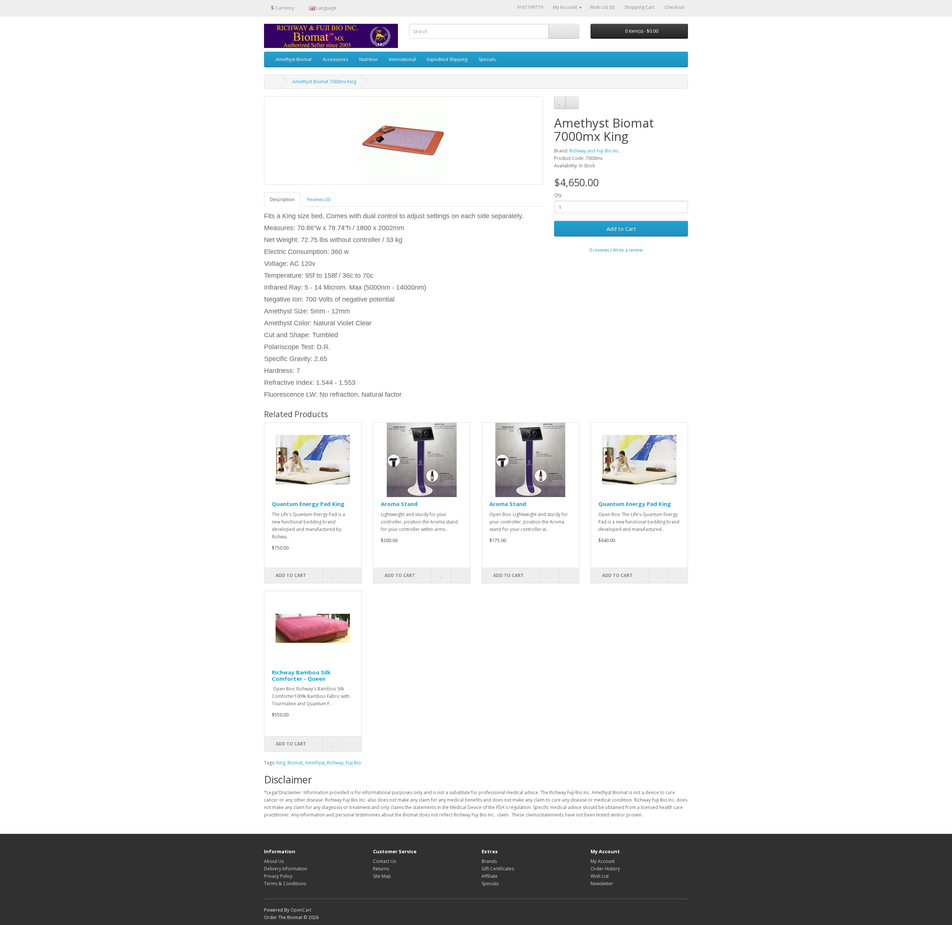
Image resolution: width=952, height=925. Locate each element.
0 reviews (599, 250)
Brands (489, 861)
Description (282, 199)
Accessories (335, 59)
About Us (274, 861)
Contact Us (384, 861)
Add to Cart (621, 228)
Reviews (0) (318, 199)
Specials (487, 59)
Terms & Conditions (285, 883)
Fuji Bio (353, 763)
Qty (558, 195)
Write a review (628, 250)
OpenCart (300, 910)
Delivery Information (285, 869)
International (402, 59)
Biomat (295, 763)
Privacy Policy (278, 876)
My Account (603, 861)
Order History (605, 869)
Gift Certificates (498, 869)
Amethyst (315, 763)
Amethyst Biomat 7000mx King (324, 81)
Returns (381, 869)
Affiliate (490, 876)
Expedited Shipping (447, 59)
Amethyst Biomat (294, 59)
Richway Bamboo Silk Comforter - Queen (301, 675)
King (280, 763)
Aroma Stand (399, 503)
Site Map (382, 876)
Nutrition (368, 59)
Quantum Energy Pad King (308, 503)
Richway (335, 763)
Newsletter (602, 883)
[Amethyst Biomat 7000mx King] (403, 140)
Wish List (600, 876)
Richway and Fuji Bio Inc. (594, 151)
